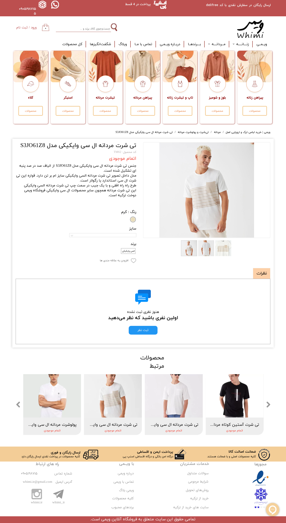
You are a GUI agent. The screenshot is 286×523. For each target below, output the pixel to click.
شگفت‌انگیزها (100, 44)
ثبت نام (22, 27)
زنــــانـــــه (242, 44)
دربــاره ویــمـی (170, 44)
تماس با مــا (143, 44)
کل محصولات (72, 44)
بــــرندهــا (194, 44)
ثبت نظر (143, 330)
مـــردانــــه (218, 44)
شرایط (203, 481)
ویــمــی (262, 44)
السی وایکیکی (128, 251)
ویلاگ (123, 44)
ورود (34, 27)
